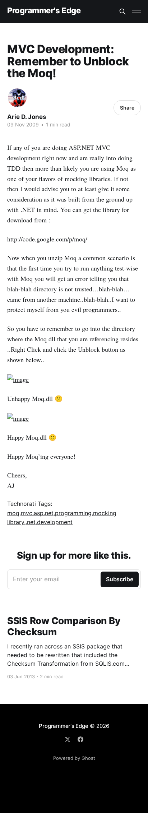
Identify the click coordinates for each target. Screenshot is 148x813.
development (55, 522)
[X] (67, 739)
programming (73, 513)
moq (13, 513)
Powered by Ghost (74, 758)
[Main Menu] (136, 11)
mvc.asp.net (37, 513)
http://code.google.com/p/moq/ (47, 239)
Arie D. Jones (26, 116)
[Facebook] (80, 739)
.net (31, 522)
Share (127, 108)
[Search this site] (122, 11)
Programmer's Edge (44, 10)
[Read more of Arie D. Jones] (17, 98)
